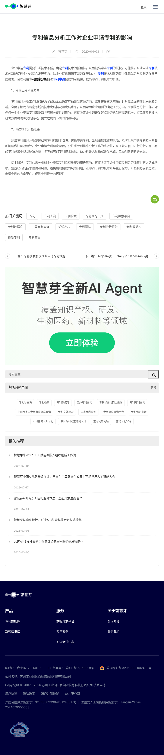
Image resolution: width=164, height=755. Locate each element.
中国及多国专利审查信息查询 (34, 412)
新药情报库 (12, 631)
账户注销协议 (50, 693)
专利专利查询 (137, 402)
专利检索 (71, 216)
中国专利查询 (41, 226)
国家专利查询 (88, 412)
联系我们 (114, 631)
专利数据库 (15, 226)
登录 (144, 7)
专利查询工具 (94, 216)
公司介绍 (114, 621)
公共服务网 (72, 693)
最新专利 (14, 237)
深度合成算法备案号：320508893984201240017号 (41, 702)
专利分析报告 (109, 226)
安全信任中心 (65, 642)
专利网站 (85, 226)
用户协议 (11, 693)
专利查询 (50, 216)
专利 (26, 68)
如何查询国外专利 (43, 421)
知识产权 (64, 226)
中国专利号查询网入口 (73, 421)
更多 (154, 387)
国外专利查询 (84, 402)
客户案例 (62, 631)
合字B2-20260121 (29, 668)
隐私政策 (29, 693)
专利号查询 (25, 402)
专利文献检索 (65, 412)
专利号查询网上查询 (110, 402)
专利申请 (59, 79)
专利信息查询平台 (113, 412)
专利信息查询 (138, 412)
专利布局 (35, 237)
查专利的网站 (101, 421)
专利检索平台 (121, 216)
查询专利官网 (123, 421)
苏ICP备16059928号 (79, 668)
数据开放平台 (65, 621)
